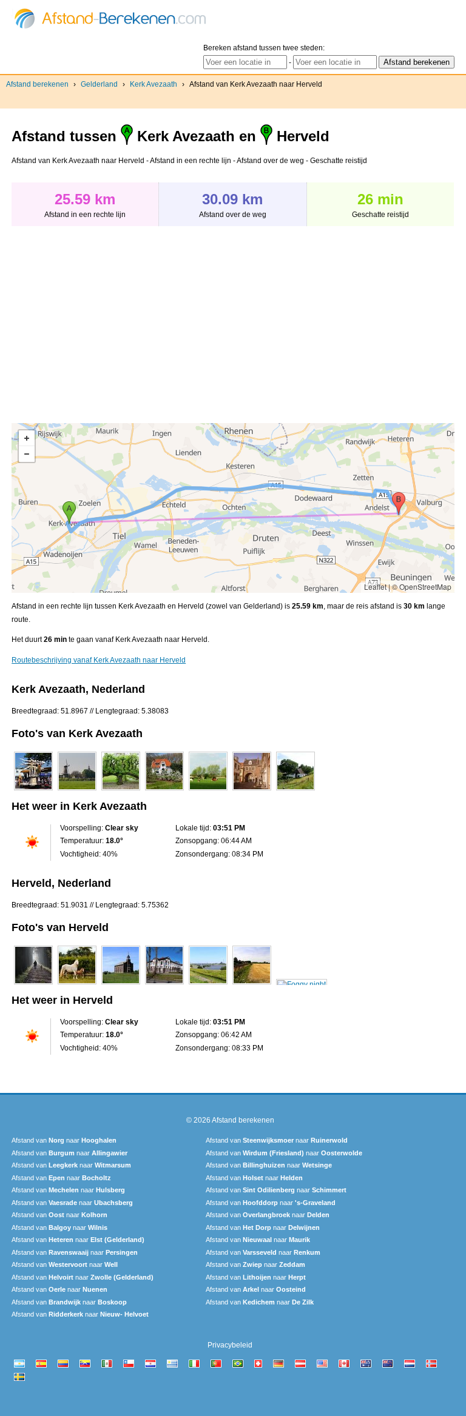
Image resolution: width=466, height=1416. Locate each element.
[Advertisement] (113, 318)
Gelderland (99, 84)
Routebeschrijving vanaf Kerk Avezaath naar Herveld (99, 660)
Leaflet (375, 586)
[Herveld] (33, 984)
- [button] (27, 454)
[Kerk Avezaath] (33, 790)
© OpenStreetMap (421, 586)
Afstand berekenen (37, 84)
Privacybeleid (230, 1345)
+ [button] (27, 438)
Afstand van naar (64, 1140)
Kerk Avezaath (153, 84)
